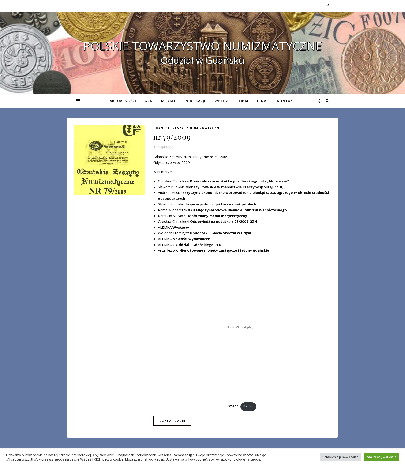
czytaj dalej (172, 421)
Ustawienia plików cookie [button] (340, 457)
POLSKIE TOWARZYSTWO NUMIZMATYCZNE (202, 46)
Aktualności (123, 100)
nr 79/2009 (172, 136)
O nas (263, 100)
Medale (168, 100)
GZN (149, 100)
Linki (243, 100)
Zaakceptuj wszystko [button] (381, 457)
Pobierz (248, 406)
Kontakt (286, 100)
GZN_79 (233, 406)
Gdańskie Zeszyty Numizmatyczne (187, 128)
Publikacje (195, 100)
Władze (222, 100)
